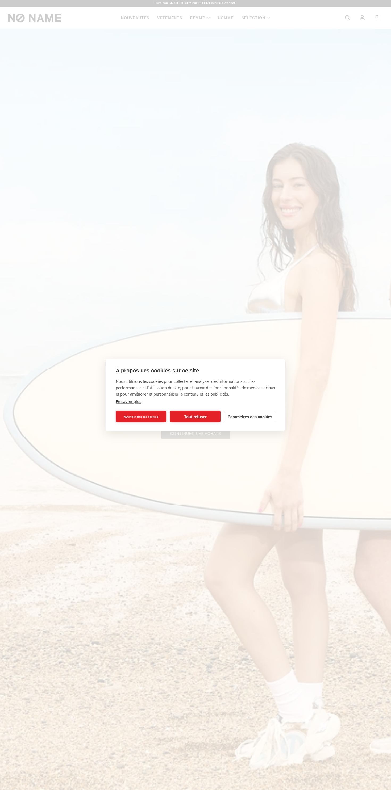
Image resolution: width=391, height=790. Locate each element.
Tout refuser (195, 416)
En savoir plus (128, 401)
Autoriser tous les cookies (141, 416)
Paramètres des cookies (250, 416)
